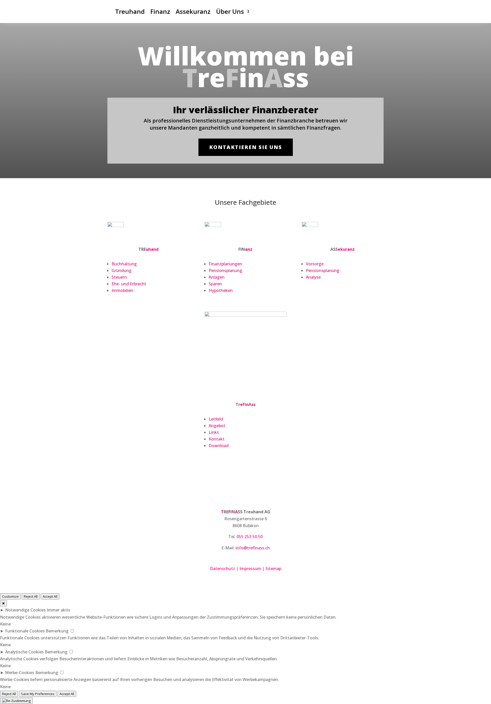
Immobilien (122, 290)
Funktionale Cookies (25, 631)
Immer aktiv (58, 610)
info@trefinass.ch (253, 548)
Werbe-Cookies (19, 672)
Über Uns (230, 11)
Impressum (250, 568)
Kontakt (217, 439)
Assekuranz (193, 11)
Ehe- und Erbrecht (128, 284)
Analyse (313, 277)
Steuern (119, 277)
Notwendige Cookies (25, 610)
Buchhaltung (124, 264)
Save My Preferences (37, 693)
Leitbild (216, 419)
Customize (10, 596)
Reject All (31, 596)
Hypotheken (221, 290)
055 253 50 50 (250, 536)
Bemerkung (57, 631)
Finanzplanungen (225, 264)
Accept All (50, 596)
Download (219, 445)
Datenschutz (222, 568)
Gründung (121, 270)
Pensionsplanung (225, 270)
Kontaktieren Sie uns (245, 147)
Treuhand (130, 11)
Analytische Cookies (24, 652)
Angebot (217, 425)
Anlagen (217, 277)
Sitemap (273, 568)
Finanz (160, 11)
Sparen (215, 284)
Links (214, 432)
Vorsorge (314, 264)
